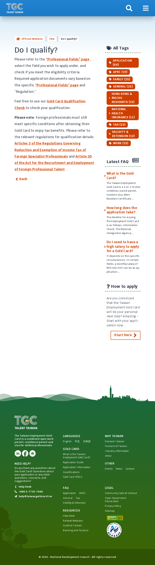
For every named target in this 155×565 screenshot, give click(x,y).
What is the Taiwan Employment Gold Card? (76, 456)
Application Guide (73, 462)
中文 (77, 441)
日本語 (87, 441)
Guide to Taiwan (72, 525)
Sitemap (110, 510)
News (119, 468)
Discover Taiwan (114, 441)
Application (69, 493)
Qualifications (71, 472)
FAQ (52, 38)
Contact (130, 468)
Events (109, 468)
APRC (82, 493)
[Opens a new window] (18, 453)
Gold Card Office (72, 476)
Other (108, 455)
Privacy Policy (113, 506)
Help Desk (69, 515)
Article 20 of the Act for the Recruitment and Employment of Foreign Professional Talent (54, 163)
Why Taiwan (114, 436)
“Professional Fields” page (67, 59)
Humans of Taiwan (116, 446)
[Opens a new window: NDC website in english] (123, 530)
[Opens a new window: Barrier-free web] (123, 518)
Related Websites (73, 520)
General (67, 498)
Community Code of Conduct (121, 493)
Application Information (76, 467)
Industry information (117, 451)
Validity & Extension (74, 502)
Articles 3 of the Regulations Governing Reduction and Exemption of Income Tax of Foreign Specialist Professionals (50, 150)
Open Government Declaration (115, 499)
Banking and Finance (75, 530)
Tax (78, 498)
